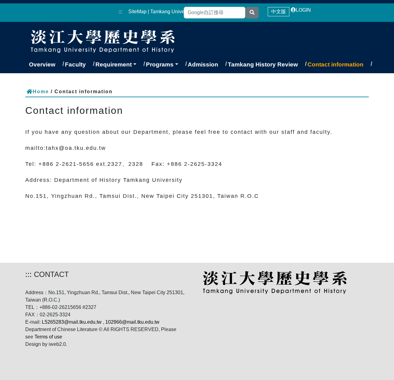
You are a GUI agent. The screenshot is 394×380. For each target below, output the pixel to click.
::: (120, 11)
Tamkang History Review (263, 64)
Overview (42, 64)
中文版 (278, 11)
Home (41, 91)
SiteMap (137, 11)
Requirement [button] (113, 64)
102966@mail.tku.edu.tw (132, 322)
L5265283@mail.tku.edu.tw (72, 322)
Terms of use (48, 336)
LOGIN (303, 10)
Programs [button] (160, 64)
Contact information (336, 64)
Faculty (75, 64)
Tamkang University (171, 11)
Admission (203, 64)
